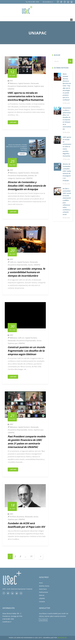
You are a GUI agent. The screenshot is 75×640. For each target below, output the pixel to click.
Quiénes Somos (44, 586)
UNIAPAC (11, 89)
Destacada (35, 83)
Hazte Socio (42, 589)
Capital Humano (24, 83)
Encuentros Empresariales (17, 86)
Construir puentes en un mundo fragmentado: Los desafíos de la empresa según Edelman (26, 351)
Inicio (40, 583)
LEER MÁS (13, 122)
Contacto (42, 601)
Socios (30, 265)
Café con (13, 262)
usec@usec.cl (48, 2)
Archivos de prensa (17, 517)
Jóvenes (30, 86)
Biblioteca (13, 83)
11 (31, 556)
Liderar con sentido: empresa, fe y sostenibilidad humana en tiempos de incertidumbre (26, 272)
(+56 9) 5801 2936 (33, 2)
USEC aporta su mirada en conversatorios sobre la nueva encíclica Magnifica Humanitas (26, 96)
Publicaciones (43, 592)
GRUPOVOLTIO (62, 638)
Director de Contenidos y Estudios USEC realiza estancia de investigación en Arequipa (27, 185)
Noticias (41, 595)
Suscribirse (43, 620)
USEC (11, 81)
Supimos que (39, 86)
